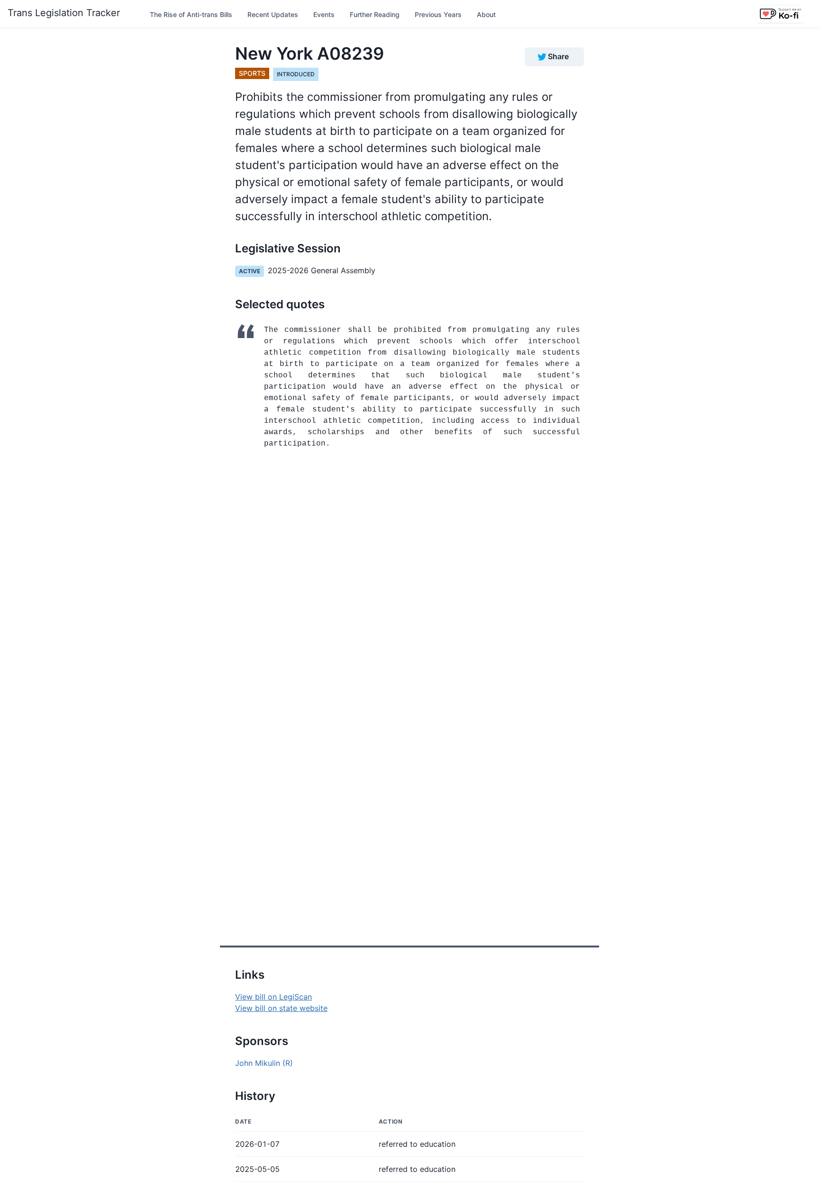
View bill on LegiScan (273, 996)
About (486, 14)
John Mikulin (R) (264, 1063)
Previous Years (438, 14)
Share (558, 56)
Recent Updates (272, 14)
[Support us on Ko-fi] (780, 14)
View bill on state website (281, 1008)
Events (324, 14)
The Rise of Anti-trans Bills (191, 14)
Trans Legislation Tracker (64, 12)
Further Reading (375, 14)
